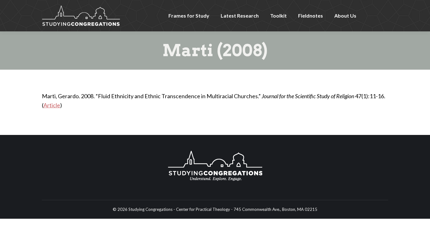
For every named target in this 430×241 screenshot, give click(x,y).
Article (51, 105)
